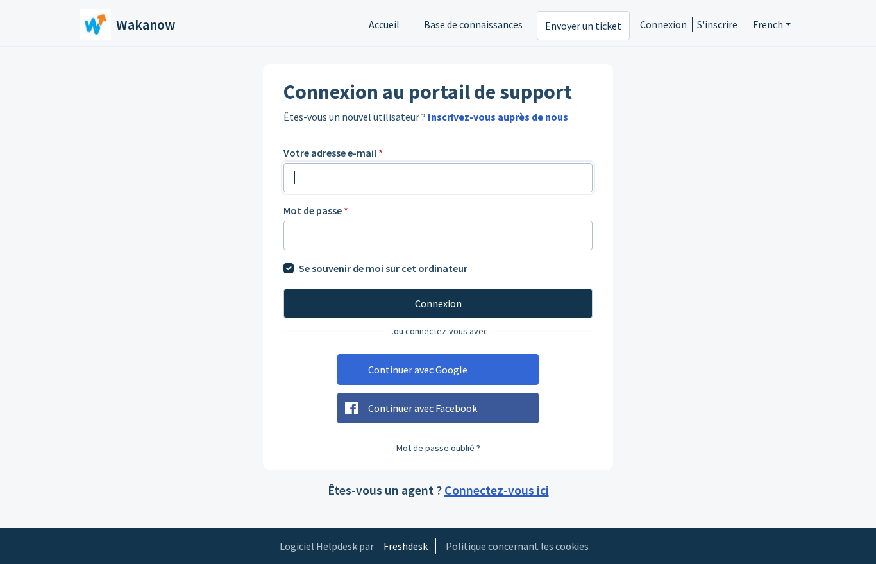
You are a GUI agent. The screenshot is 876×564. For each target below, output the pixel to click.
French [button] (768, 24)
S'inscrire (717, 24)
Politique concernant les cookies (517, 546)
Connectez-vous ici (496, 490)
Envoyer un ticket (583, 25)
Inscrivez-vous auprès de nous (498, 116)
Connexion (663, 24)
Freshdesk (405, 546)
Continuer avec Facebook (422, 408)
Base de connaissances (473, 24)
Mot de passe (315, 210)
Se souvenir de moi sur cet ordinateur (383, 268)
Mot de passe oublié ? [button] (438, 448)
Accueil (384, 24)
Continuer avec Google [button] (417, 369)
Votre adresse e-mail (333, 152)
